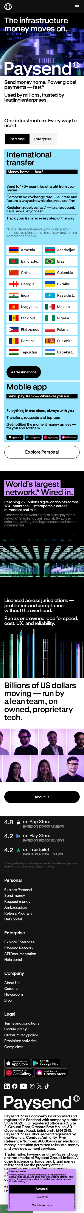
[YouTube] (23, 1086)
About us (42, 797)
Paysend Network (18, 948)
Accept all (42, 1188)
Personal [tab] (17, 139)
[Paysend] (8, 6)
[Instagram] (32, 1086)
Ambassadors (15, 907)
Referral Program (18, 913)
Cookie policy (15, 1029)
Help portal (13, 919)
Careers (11, 988)
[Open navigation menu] (75, 6)
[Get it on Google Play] (33, 437)
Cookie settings (42, 1205)
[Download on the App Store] (14, 437)
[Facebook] (14, 1086)
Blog (8, 1000)
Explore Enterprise (19, 942)
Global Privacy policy (21, 1035)
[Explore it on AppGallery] (51, 437)
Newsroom (13, 994)
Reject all (42, 1196)
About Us (12, 982)
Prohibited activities (20, 1041)
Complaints (13, 1046)
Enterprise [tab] (43, 139)
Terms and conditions (21, 1023)
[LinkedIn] (7, 1086)
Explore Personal (42, 451)
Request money (17, 901)
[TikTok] (47, 1086)
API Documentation (20, 954)
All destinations (24, 372)
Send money (14, 895)
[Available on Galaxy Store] (69, 437)
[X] (40, 1086)
